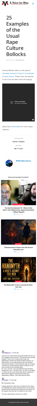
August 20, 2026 (19, 214)
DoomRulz (16, 126)
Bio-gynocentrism (18, 204)
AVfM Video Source (23, 161)
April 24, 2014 (10, 60)
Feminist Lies (20, 60)
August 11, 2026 (19, 289)
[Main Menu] (33, 3)
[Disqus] (18, 322)
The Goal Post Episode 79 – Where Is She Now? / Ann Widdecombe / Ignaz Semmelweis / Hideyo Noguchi (18, 210)
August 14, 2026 (19, 251)
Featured (18, 243)
